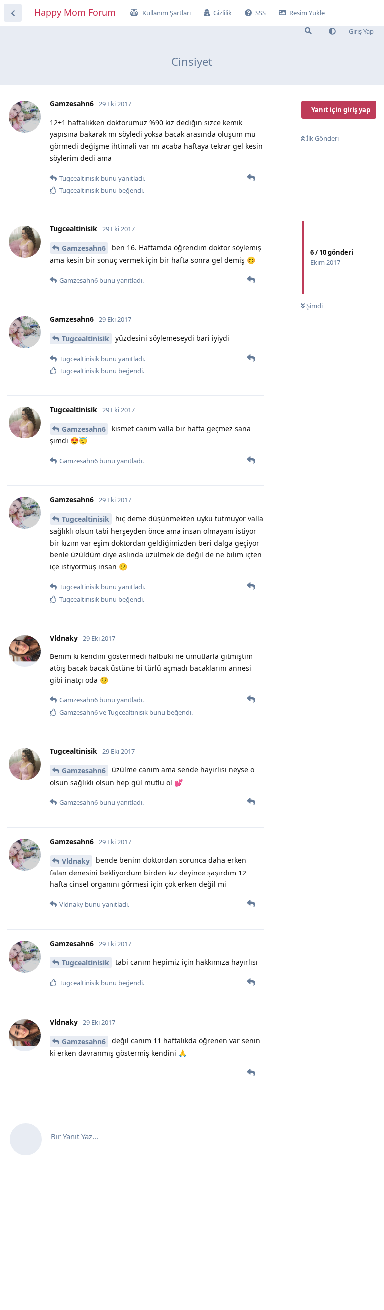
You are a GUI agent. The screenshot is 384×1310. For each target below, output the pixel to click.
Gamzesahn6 (84, 248)
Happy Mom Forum (75, 12)
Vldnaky (76, 861)
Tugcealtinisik (86, 338)
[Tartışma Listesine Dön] (13, 13)
